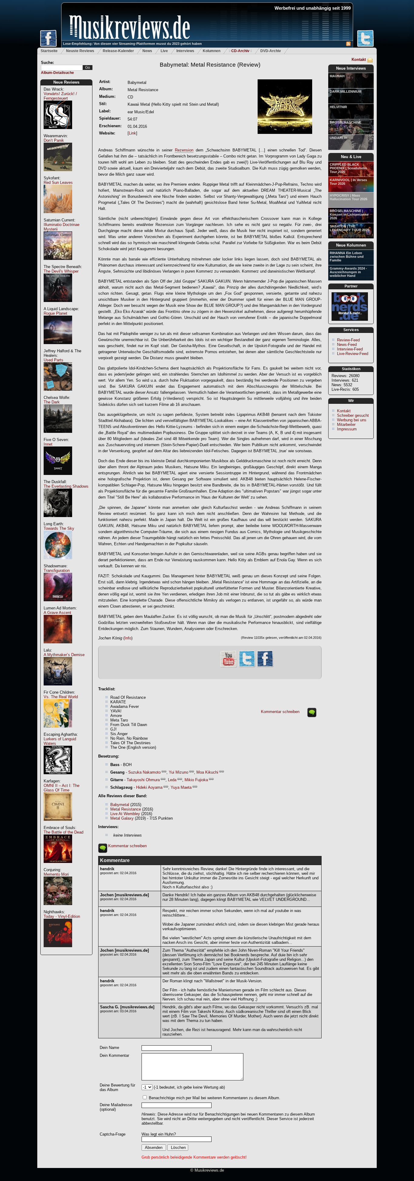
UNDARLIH (338, 138)
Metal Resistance (125, 809)
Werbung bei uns (351, 420)
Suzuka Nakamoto (144, 772)
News (147, 51)
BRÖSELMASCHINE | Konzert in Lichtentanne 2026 (349, 214)
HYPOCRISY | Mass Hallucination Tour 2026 (348, 197)
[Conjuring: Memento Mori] (58, 908)
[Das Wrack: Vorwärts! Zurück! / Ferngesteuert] (58, 132)
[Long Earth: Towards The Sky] (58, 562)
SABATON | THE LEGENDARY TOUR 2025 (349, 228)
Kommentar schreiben (280, 711)
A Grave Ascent (57, 612)
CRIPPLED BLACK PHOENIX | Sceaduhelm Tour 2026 (348, 168)
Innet (48, 444)
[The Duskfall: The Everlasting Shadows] (58, 520)
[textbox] (62, 68)
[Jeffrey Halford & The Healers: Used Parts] (58, 394)
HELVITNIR (338, 107)
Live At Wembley (125, 813)
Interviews (185, 51)
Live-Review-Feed (352, 353)
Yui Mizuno (178, 772)
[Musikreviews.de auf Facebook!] (265, 666)
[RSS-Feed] (348, 44)
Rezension (184, 150)
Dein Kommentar (114, 1055)
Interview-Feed (350, 349)
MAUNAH (337, 76)
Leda (172, 780)
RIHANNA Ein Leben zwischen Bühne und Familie (347, 256)
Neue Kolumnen (351, 245)
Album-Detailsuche (57, 73)
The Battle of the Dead (63, 832)
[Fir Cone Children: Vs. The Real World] (58, 730)
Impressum (347, 429)
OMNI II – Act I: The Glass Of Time (61, 787)
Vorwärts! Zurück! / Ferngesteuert (60, 96)
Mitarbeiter (346, 424)
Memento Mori (56, 874)
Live (164, 51)
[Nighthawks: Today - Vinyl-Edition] (58, 950)
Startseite (49, 51)
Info (128, 638)
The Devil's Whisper (61, 271)
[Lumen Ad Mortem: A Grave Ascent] (58, 646)
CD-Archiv (240, 51)
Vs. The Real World (61, 697)
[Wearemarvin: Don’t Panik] (58, 174)
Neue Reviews (66, 82)
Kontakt (359, 59)
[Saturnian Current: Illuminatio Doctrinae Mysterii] (58, 263)
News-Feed (347, 344)
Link (132, 133)
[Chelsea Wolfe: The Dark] (58, 436)
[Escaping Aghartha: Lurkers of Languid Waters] (58, 777)
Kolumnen (211, 51)
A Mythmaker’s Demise (64, 654)
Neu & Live (351, 156)
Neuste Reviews (80, 51)
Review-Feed (348, 340)
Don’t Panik (54, 140)
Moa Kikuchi (207, 772)
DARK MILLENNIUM (345, 91)
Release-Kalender (118, 51)
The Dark (52, 402)
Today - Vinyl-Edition (62, 916)
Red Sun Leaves (58, 182)
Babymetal (119, 804)
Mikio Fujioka (196, 780)
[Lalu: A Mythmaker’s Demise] (58, 688)
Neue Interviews (351, 68)
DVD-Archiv (270, 51)
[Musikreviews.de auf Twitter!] (247, 666)
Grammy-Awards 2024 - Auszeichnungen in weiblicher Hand (348, 272)
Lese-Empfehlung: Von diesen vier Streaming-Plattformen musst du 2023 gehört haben (132, 43)
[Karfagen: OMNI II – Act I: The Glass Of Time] (58, 824)
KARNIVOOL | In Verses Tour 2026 (348, 181)
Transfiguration (57, 570)
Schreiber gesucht (353, 415)
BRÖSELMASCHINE (345, 122)
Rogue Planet (55, 313)
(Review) (210, 64)
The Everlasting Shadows (66, 486)
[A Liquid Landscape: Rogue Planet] (58, 347)
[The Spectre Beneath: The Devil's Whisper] (58, 305)
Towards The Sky (59, 528)
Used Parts (53, 360)
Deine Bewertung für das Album (117, 1087)
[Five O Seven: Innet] (58, 478)
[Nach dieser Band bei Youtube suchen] (228, 667)
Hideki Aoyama (149, 787)
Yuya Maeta (181, 787)
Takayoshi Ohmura (143, 780)
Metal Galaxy (122, 818)
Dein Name (109, 1047)
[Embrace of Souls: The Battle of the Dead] (58, 866)
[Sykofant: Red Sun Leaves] (58, 216)
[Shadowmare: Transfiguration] (58, 604)
